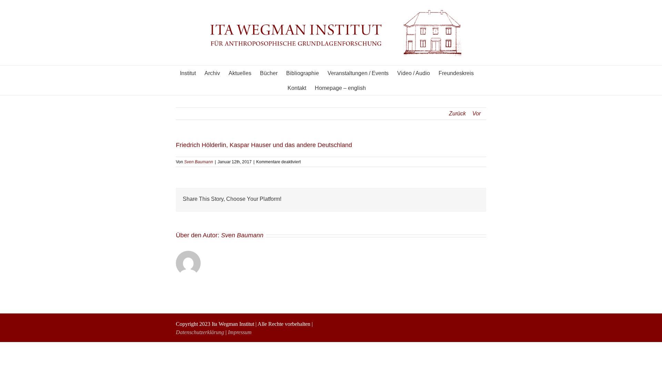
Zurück (457, 113)
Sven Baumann (198, 161)
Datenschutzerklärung (200, 332)
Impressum (240, 332)
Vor (476, 113)
